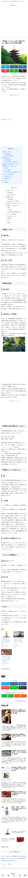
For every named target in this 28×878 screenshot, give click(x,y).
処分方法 (7, 178)
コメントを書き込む (14, 851)
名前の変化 (7, 160)
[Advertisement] (14, 23)
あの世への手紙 (8, 155)
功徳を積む (7, 153)
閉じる (12, 148)
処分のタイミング (9, 176)
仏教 (4, 676)
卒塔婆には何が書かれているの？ (11, 164)
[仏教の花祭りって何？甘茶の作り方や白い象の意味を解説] (6, 634)
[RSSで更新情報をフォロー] (20, 696)
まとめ (4, 180)
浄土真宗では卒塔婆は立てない (12, 172)
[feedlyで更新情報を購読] (7, 696)
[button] (25, 420)
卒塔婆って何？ (6, 151)
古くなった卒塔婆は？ (8, 174)
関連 (6, 182)
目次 (12, 187)
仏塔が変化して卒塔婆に (11, 162)
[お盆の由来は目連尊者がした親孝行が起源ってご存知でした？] (18, 634)
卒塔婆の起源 (6, 158)
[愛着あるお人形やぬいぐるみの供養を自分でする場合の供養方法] (6, 652)
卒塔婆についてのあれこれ (9, 166)
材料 (6, 168)
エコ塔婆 (7, 170)
